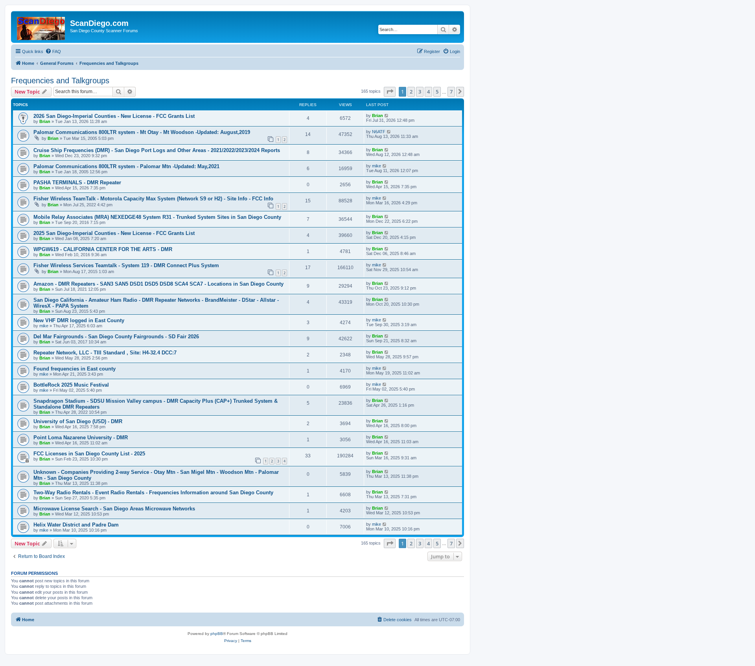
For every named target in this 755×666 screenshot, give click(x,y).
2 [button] (411, 91)
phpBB (216, 633)
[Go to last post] (386, 115)
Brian (44, 121)
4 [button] (428, 91)
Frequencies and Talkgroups (60, 80)
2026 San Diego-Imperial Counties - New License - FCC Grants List (114, 116)
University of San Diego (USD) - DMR (77, 421)
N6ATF (378, 131)
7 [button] (451, 91)
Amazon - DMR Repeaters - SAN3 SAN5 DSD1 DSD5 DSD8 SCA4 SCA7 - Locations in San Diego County (158, 284)
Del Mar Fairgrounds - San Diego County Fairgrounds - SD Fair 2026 (116, 336)
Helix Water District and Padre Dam (76, 525)
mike (376, 165)
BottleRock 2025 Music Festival (71, 385)
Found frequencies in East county (74, 369)
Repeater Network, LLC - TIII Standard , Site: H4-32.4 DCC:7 (105, 353)
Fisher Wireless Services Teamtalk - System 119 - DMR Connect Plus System (126, 265)
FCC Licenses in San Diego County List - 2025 (89, 454)
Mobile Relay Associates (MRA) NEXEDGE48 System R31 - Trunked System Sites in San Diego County (157, 217)
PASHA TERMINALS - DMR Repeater (77, 182)
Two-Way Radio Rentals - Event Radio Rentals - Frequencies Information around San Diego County (153, 492)
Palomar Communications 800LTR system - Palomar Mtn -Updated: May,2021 (126, 166)
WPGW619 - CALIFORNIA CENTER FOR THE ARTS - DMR (102, 249)
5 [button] (437, 91)
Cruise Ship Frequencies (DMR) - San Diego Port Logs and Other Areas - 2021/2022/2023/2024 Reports (156, 150)
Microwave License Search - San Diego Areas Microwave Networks (114, 509)
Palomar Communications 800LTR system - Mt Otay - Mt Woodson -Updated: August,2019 (141, 132)
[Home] (41, 27)
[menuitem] (53, 51)
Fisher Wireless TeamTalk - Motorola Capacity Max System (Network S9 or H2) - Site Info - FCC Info (153, 199)
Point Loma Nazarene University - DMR (80, 437)
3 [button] (419, 91)
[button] (390, 91)
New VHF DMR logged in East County (78, 320)
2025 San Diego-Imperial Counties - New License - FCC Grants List (114, 233)
